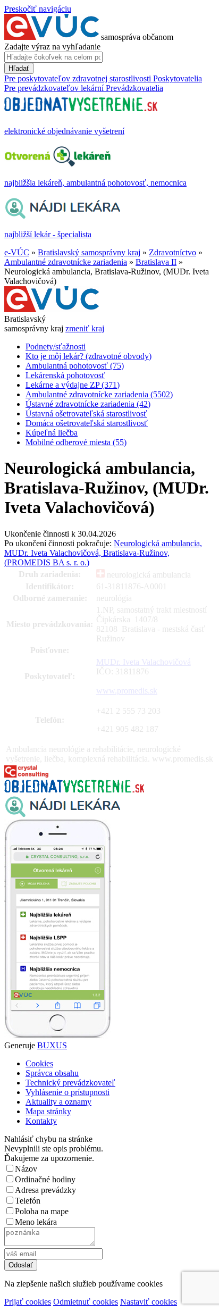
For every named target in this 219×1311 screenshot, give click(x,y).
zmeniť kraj (84, 328)
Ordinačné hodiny (45, 1179)
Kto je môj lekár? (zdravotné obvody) (88, 356)
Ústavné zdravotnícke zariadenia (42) (88, 403)
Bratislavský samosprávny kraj (89, 252)
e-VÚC (16, 252)
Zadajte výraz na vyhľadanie (52, 46)
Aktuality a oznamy (58, 1101)
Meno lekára (36, 1221)
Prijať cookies (27, 1301)
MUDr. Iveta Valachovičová (143, 661)
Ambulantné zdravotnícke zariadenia (65, 261)
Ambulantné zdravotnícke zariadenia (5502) (99, 394)
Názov (26, 1168)
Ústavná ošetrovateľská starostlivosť (86, 413)
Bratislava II (156, 261)
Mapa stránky (48, 1111)
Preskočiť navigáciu (37, 8)
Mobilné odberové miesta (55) (76, 442)
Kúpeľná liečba (52, 432)
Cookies (39, 1063)
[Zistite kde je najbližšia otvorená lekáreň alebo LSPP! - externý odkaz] (57, 1035)
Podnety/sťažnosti (56, 346)
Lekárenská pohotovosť (65, 375)
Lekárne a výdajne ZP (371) (73, 384)
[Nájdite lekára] (62, 814)
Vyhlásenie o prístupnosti (68, 1092)
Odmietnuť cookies (85, 1301)
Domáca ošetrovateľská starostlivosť (87, 423)
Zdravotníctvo (172, 252)
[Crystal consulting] (26, 774)
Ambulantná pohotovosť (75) (75, 365)
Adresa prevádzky (45, 1190)
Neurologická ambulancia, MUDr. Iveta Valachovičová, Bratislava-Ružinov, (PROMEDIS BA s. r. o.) (103, 553)
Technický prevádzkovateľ (70, 1082)
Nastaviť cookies (148, 1301)
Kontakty (41, 1120)
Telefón (27, 1200)
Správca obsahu (52, 1073)
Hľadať (19, 68)
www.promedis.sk (126, 690)
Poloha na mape (42, 1211)
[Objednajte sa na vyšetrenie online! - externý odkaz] (74, 789)
